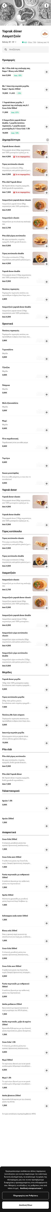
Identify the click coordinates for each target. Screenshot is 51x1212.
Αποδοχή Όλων (25, 1205)
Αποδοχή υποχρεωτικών (30, 1188)
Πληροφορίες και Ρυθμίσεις (25, 1195)
